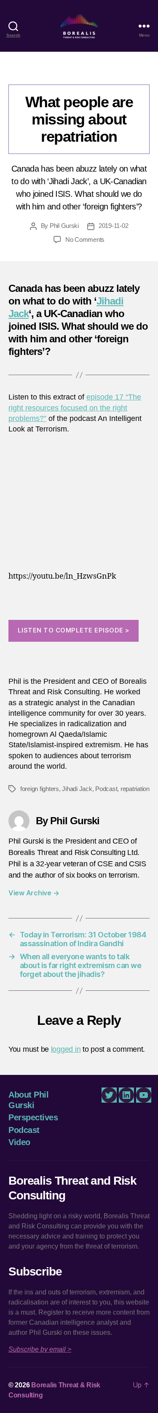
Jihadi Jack (77, 788)
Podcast (79, 72)
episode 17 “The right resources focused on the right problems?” (74, 407)
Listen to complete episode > (74, 630)
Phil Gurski (64, 225)
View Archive (33, 893)
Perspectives (33, 1117)
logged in (66, 1049)
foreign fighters (39, 788)
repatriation (135, 788)
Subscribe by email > (39, 1349)
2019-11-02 (113, 225)
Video (19, 1142)
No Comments (84, 239)
